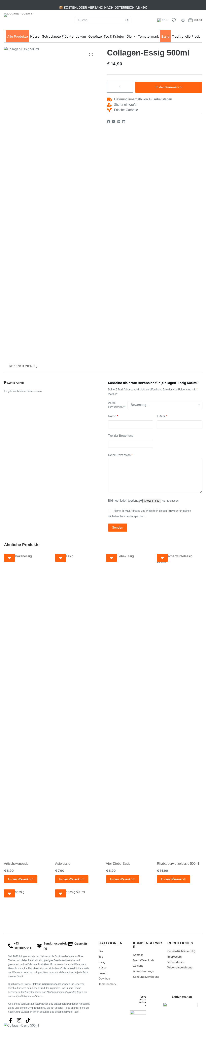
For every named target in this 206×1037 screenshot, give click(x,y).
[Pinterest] (118, 121)
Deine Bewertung (116, 404)
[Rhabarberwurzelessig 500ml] (179, 704)
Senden (117, 527)
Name (113, 416)
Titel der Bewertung (120, 435)
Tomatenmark (148, 36)
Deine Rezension (120, 455)
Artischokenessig (16, 863)
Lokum (81, 36)
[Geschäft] (70, 943)
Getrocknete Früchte (57, 36)
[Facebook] (108, 121)
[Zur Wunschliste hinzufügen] (9, 558)
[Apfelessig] (77, 704)
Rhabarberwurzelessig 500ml (178, 863)
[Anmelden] (182, 20)
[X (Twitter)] (113, 121)
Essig (165, 36)
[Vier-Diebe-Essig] (128, 704)
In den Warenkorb (168, 87)
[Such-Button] (127, 20)
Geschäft (80, 943)
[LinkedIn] (123, 121)
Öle (129, 36)
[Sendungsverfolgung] (39, 946)
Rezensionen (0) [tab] (23, 366)
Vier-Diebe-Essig (118, 863)
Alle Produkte (17, 36)
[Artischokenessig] (26, 704)
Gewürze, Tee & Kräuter (106, 36)
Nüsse (34, 36)
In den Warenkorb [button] (20, 879)
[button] (162, 20)
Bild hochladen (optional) (124, 500)
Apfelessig (62, 863)
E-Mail (162, 416)
